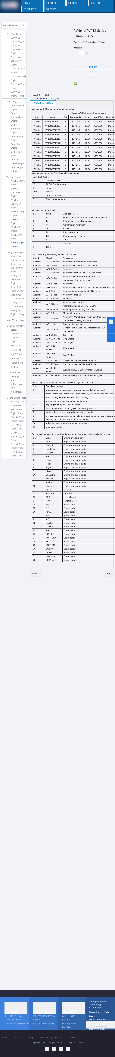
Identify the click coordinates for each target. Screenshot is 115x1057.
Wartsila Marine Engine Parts (18, 419)
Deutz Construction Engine (17, 117)
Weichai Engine (13, 177)
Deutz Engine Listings (17, 169)
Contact (72, 1038)
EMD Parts (16, 345)
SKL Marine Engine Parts (17, 411)
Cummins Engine (14, 34)
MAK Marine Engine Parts (17, 426)
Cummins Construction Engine (17, 49)
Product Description (43, 102)
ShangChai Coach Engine (17, 296)
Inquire (93, 66)
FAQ (31, 1038)
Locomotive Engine (16, 339)
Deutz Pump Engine (17, 138)
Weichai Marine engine (18, 182)
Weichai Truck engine (17, 229)
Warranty (44, 1038)
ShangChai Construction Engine (17, 268)
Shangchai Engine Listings (18, 312)
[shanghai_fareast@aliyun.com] (111, 338)
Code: (47, 95)
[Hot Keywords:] (24, 25)
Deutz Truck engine (16, 153)
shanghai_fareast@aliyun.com (46, 1023)
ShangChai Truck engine (17, 304)
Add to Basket (93, 74)
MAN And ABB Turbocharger (13, 374)
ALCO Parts (16, 354)
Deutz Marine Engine (17, 107)
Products (17, 1038)
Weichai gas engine (16, 236)
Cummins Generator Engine (16, 61)
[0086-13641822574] (111, 321)
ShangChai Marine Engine (17, 258)
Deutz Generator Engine (16, 128)
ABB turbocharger (17, 390)
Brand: (41, 95)
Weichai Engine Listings (18, 244)
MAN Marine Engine (16, 320)
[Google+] (55, 1048)
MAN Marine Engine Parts (17, 453)
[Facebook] (68, 1048)
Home (4, 1038)
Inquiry (58, 1038)
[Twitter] (62, 1048)
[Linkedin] (48, 1048)
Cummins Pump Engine (18, 70)
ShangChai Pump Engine (17, 289)
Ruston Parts (17, 362)
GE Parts (15, 358)
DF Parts (15, 367)
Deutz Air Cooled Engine (18, 161)
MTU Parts (16, 349)
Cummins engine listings (17, 93)
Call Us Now (101, 1024)
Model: (35, 95)
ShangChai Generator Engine (16, 279)
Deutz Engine (12, 101)
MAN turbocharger (17, 382)
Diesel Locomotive (15, 325)
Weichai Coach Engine (18, 221)
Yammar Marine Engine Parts (18, 403)
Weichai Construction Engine (17, 192)
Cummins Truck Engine (18, 86)
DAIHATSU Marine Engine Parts (17, 436)
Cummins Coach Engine (19, 78)
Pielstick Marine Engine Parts (18, 446)
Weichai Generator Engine (16, 204)
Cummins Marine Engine (17, 39)
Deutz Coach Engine (17, 146)
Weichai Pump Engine (17, 213)
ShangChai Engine (15, 252)
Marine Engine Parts (16, 397)
